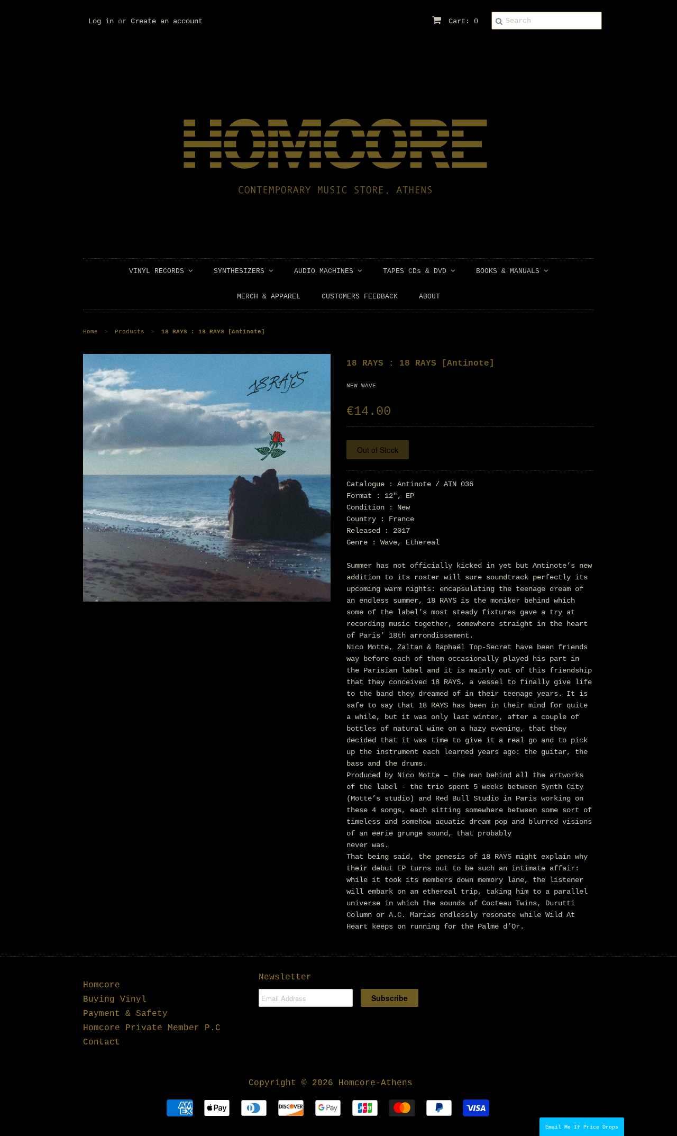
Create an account (167, 21)
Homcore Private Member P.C (152, 1028)
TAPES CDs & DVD (417, 271)
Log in (101, 21)
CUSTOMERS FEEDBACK (360, 297)
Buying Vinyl (115, 999)
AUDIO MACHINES (326, 271)
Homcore (101, 985)
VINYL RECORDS (158, 271)
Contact (101, 1042)
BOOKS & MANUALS (510, 271)
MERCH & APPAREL (268, 297)
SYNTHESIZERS (241, 271)
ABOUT (429, 297)
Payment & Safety (125, 1014)
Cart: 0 (461, 21)
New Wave (361, 386)
